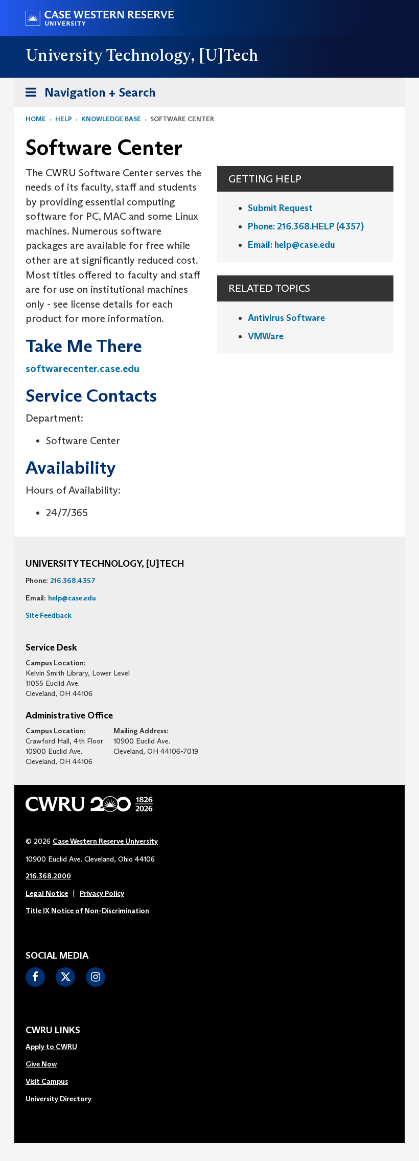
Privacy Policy (102, 893)
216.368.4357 (73, 580)
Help (63, 119)
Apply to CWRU (51, 1046)
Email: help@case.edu (291, 244)
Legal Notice (47, 893)
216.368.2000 (48, 875)
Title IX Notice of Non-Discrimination (87, 910)
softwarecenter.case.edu (82, 368)
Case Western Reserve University (105, 841)
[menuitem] (58, 1047)
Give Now (41, 1064)
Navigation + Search (87, 95)
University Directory (58, 1098)
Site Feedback (49, 615)
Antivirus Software (286, 317)
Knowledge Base (111, 119)
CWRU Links (53, 1031)
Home (36, 119)
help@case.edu (72, 597)
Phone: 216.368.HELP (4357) (306, 226)
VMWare (266, 336)
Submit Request (280, 208)
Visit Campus (47, 1081)
